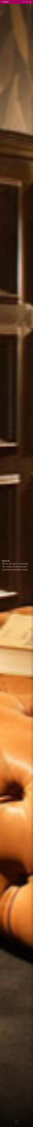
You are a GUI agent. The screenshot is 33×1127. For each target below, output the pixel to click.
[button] (30, 2)
